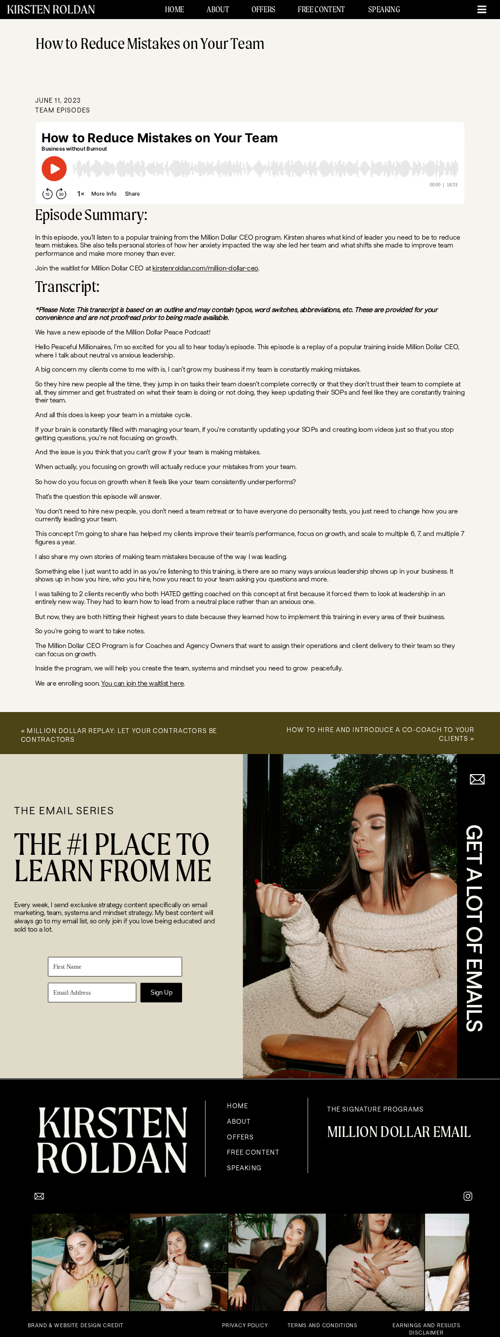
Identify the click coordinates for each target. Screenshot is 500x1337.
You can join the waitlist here (142, 683)
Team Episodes (62, 109)
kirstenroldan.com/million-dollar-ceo (205, 267)
